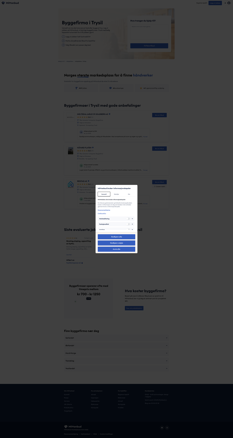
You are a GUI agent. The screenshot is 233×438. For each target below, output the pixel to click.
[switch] (128, 219)
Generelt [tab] (104, 194)
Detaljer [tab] (116, 194)
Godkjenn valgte (116, 243)
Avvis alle (116, 249)
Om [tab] (129, 194)
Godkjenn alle (116, 237)
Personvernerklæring (104, 210)
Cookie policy (102, 213)
